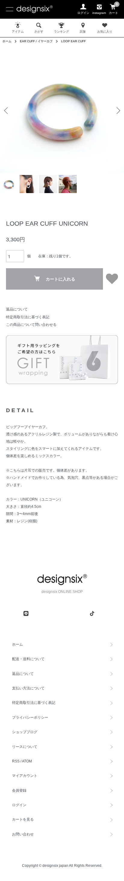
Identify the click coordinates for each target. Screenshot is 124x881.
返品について (17, 309)
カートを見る (23, 819)
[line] (25, 613)
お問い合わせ (23, 834)
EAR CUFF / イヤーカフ (36, 41)
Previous (7, 110)
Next (117, 110)
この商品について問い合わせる (31, 325)
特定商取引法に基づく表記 (27, 317)
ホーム (6, 41)
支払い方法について (28, 688)
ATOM (27, 761)
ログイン (19, 805)
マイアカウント (24, 776)
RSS (16, 761)
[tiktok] (92, 613)
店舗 (82, 31)
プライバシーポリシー (30, 717)
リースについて (24, 747)
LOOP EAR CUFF (73, 41)
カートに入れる (60, 279)
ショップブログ (24, 732)
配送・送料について (28, 659)
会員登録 (19, 790)
